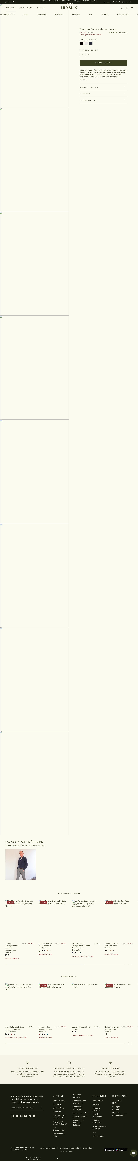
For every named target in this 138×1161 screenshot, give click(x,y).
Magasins (41, 8)
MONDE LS (31, 8)
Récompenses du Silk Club (112, 2)
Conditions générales (48, 1148)
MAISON (22, 8)
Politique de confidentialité (69, 1148)
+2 (49, 951)
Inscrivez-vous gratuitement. (73, 1076)
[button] (103, 87)
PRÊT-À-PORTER (10, 8)
